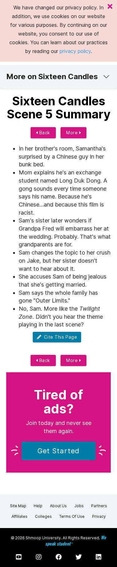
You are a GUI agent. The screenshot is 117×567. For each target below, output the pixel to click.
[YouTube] (18, 557)
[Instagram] (38, 557)
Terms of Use (72, 516)
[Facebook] (58, 557)
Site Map (18, 505)
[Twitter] (78, 557)
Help (38, 505)
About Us (58, 505)
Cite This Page (59, 337)
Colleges (43, 516)
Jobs (79, 505)
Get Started (58, 451)
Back (44, 132)
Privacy (99, 516)
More (72, 132)
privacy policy (75, 51)
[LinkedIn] (98, 557)
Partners (99, 505)
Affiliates (19, 516)
